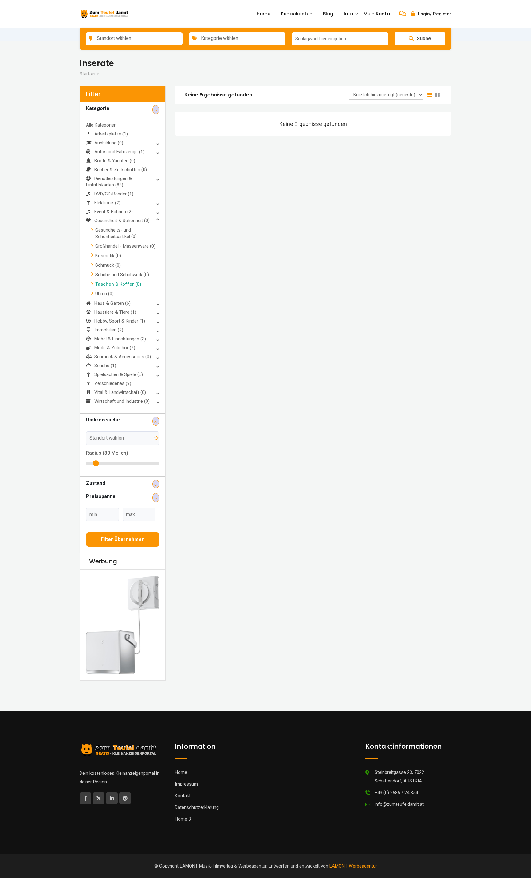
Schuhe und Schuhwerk (122, 274)
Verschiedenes (112, 383)
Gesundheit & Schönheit (122, 220)
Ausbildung (108, 143)
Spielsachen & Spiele (118, 374)
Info (348, 13)
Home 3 (183, 798)
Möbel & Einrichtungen (120, 339)
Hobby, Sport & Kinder (119, 321)
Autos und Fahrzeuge (119, 152)
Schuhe (105, 365)
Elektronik (107, 203)
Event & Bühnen (113, 211)
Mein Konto (377, 13)
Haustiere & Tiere (115, 312)
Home (263, 13)
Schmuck (108, 265)
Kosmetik (108, 255)
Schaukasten (297, 13)
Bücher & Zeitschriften (120, 169)
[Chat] (402, 14)
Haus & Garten (112, 303)
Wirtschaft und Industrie (122, 401)
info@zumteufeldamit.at (399, 783)
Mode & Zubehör (114, 348)
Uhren (104, 293)
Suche (424, 38)
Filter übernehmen (122, 539)
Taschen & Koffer (118, 284)
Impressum (186, 763)
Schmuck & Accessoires (122, 356)
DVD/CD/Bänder (113, 194)
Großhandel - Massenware (125, 246)
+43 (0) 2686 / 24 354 (396, 772)
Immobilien (108, 330)
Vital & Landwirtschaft (120, 392)
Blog (328, 13)
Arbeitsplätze (111, 134)
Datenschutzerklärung (197, 787)
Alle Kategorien (101, 125)
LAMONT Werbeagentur (353, 845)
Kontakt (183, 775)
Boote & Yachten (114, 160)
